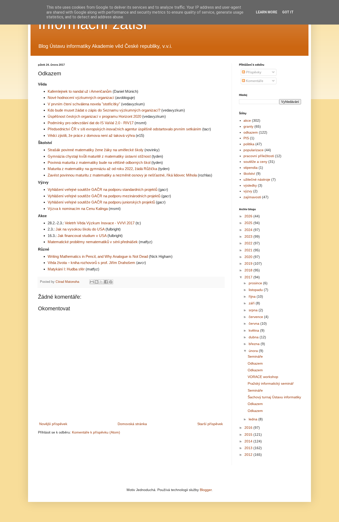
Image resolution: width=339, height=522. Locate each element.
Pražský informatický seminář (271, 383)
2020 (248, 257)
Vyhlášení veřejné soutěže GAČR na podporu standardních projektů (102, 189)
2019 (248, 263)
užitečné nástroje (256, 179)
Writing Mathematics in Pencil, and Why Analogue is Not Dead (98, 256)
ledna (253, 419)
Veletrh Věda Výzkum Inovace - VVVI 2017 (100, 223)
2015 (248, 434)
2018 (248, 270)
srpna (254, 310)
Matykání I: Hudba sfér (66, 269)
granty (248, 126)
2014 (248, 441)
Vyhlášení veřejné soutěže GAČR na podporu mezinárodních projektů (104, 196)
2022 (248, 243)
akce (247, 120)
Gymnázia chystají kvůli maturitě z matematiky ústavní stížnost (99, 156)
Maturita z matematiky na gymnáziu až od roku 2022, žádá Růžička (102, 169)
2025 (248, 223)
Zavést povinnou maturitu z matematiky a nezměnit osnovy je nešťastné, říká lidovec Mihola (122, 175)
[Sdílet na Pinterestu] (110, 281)
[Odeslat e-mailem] (91, 281)
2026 (248, 216)
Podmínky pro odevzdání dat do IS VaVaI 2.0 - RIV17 (91, 123)
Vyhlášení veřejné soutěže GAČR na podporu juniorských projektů (101, 202)
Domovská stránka (132, 424)
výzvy (247, 191)
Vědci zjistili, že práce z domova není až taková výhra (91, 135)
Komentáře (254, 81)
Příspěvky (253, 72)
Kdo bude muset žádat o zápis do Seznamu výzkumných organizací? (104, 110)
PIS (246, 138)
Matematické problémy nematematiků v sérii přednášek (93, 242)
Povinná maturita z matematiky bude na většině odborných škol (99, 162)
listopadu (256, 290)
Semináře (255, 356)
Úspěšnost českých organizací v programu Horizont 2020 (94, 116)
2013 (248, 448)
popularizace (253, 150)
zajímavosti (252, 197)
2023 (248, 236)
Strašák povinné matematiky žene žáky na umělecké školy (95, 150)
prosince (256, 283)
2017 (248, 277)
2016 (248, 428)
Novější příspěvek (53, 424)
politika (248, 144)
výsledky (250, 185)
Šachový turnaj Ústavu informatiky (274, 397)
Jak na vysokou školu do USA (80, 229)
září (252, 303)
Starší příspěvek (210, 424)
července (256, 317)
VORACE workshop (263, 377)
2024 (248, 230)
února (254, 351)
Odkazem (255, 363)
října (253, 296)
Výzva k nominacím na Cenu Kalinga (78, 208)
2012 (248, 455)
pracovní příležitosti (258, 156)
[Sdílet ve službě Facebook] (105, 281)
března (255, 344)
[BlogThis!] (96, 281)
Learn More (266, 12)
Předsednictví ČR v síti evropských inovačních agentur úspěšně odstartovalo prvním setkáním (124, 129)
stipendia (250, 168)
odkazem (250, 132)
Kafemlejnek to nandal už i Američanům (80, 91)
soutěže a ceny (255, 162)
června (254, 323)
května (254, 330)
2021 (248, 250)
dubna (254, 337)
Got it (288, 12)
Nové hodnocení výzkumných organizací (81, 97)
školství (249, 173)
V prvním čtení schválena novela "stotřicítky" (84, 104)
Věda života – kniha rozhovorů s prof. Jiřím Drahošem (91, 263)
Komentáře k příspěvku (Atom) (96, 432)
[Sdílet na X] (101, 281)
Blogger (206, 490)
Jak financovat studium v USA (82, 235)
